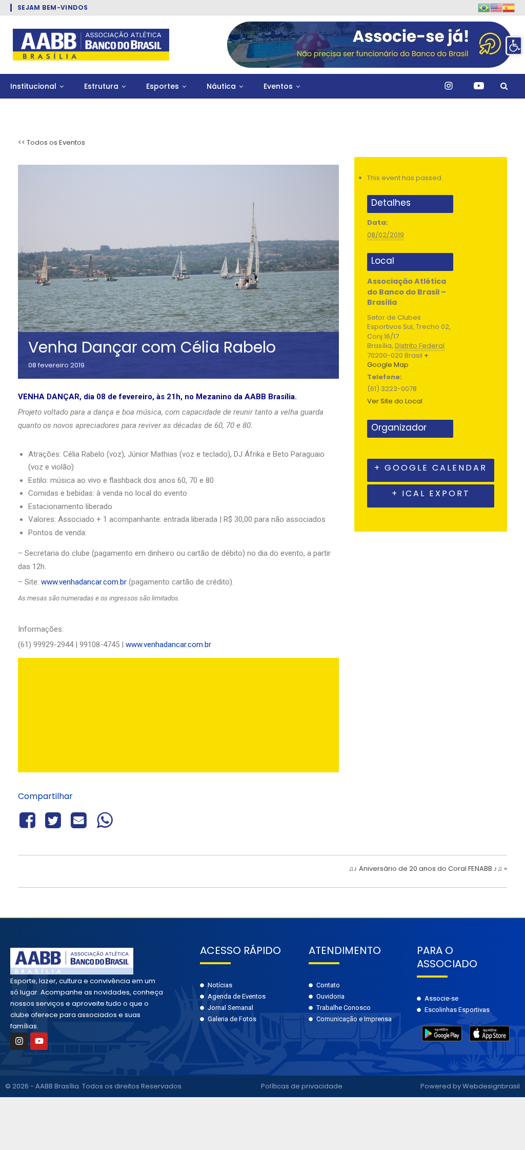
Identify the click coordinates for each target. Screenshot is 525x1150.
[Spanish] (508, 7)
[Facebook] (29, 819)
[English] (496, 7)
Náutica (221, 86)
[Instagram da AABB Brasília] (448, 86)
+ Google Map (398, 360)
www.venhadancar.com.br (84, 582)
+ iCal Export (431, 493)
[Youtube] (39, 1041)
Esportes (162, 86)
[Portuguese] (484, 7)
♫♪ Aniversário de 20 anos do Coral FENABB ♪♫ (428, 868)
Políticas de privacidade (301, 1086)
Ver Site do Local (394, 401)
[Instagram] (19, 1041)
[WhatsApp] (104, 819)
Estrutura (101, 86)
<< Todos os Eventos (51, 142)
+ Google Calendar (430, 468)
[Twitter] (53, 819)
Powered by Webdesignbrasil (470, 1086)
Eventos (278, 86)
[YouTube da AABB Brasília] (478, 86)
